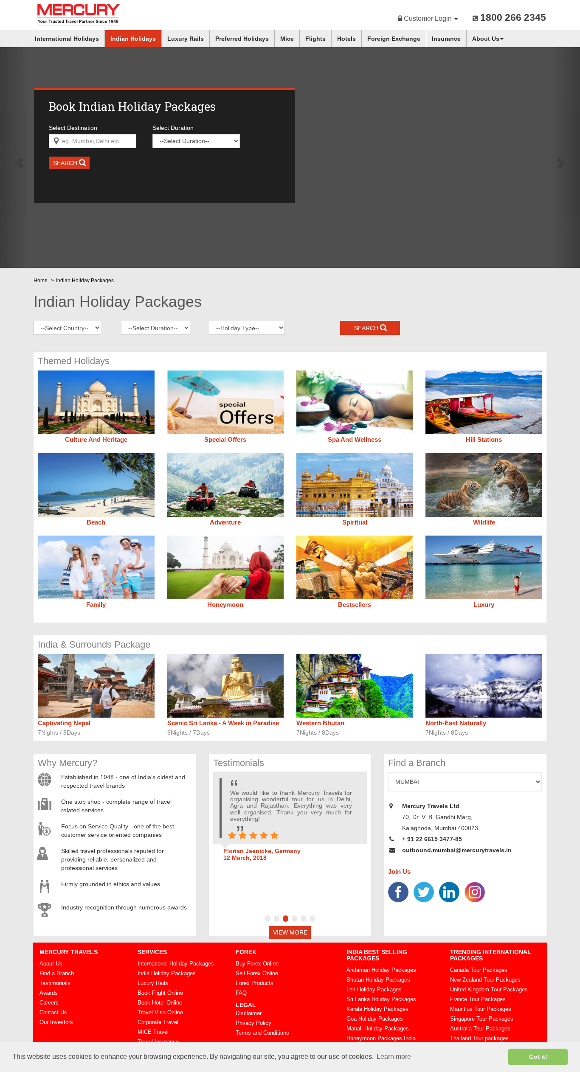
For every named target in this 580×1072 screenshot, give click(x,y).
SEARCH (66, 163)
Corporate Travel (158, 1022)
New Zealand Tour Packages (485, 980)
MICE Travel (153, 1032)
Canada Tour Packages (478, 970)
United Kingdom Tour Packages (489, 989)
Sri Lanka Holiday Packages (381, 999)
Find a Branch (56, 973)
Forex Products (254, 983)
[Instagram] (475, 891)
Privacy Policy (253, 1023)
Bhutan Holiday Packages (378, 980)
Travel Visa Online (160, 1012)
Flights (315, 38)
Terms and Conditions (262, 1033)
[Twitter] (424, 891)
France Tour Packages (478, 999)
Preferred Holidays (242, 38)
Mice (287, 38)
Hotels (346, 38)
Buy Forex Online (257, 963)
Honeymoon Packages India (381, 1038)
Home (41, 280)
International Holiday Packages (176, 963)
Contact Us (53, 1012)
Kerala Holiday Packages (377, 1009)
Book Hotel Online (160, 1002)
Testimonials (54, 983)
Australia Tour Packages (480, 1028)
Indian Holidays (133, 38)
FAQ (241, 993)
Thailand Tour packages (479, 1038)
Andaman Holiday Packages (381, 970)
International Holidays (67, 38)
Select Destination (73, 127)
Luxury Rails (185, 38)
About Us (485, 38)
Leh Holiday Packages (374, 989)
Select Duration (173, 127)
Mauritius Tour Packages (480, 1009)
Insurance (446, 38)
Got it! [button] (538, 1056)
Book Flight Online (160, 993)
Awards (48, 993)
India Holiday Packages (167, 973)
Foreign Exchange (393, 38)
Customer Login (427, 18)
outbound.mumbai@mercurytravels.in (457, 850)
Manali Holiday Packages (377, 1028)
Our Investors (56, 1022)
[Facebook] (398, 891)
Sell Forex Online (257, 973)
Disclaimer (249, 1013)
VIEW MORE (290, 932)
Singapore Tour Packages (481, 1019)
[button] (14, 157)
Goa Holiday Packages (374, 1019)
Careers (49, 1002)
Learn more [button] (394, 1056)
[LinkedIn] (449, 891)
